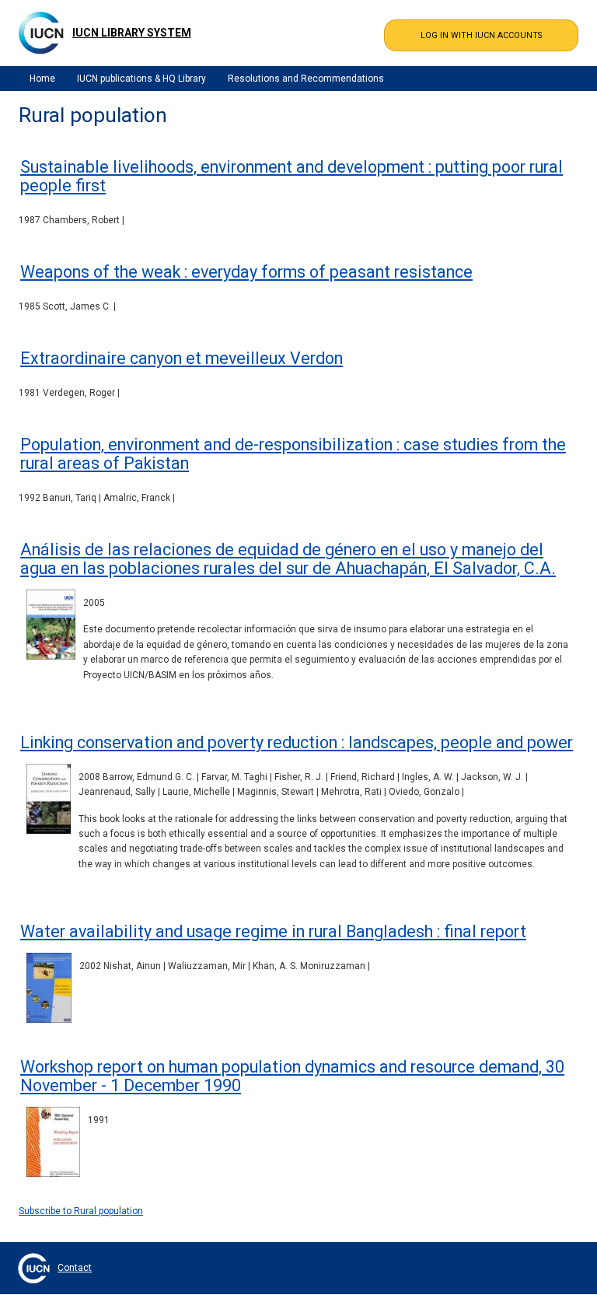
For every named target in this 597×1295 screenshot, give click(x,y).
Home (42, 78)
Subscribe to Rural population (81, 1211)
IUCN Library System (131, 32)
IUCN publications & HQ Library (141, 78)
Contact (75, 1267)
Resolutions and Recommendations (306, 78)
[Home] (41, 32)
